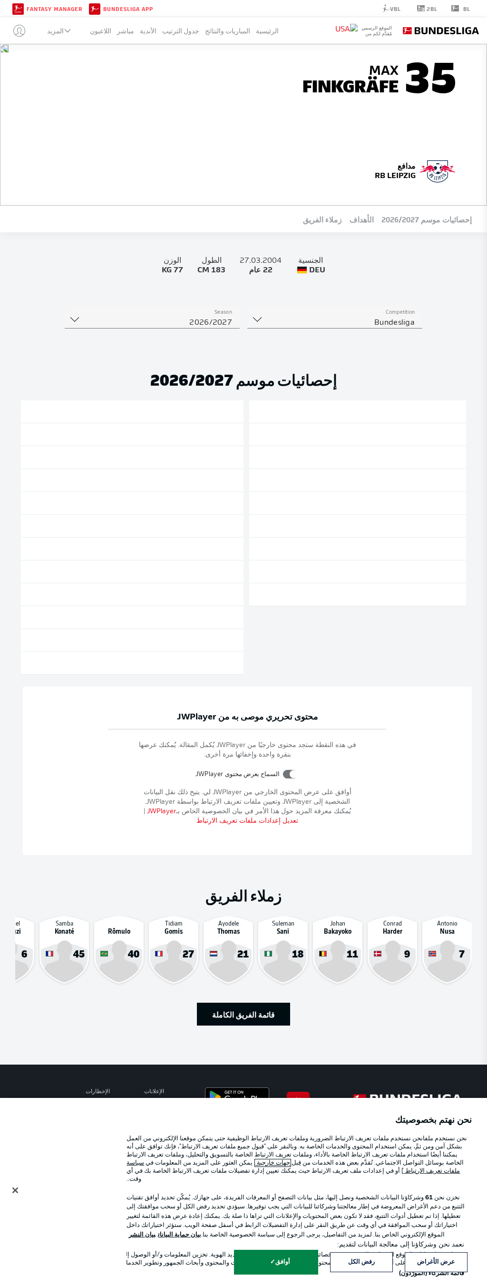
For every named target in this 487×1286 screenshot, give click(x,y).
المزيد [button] (55, 30)
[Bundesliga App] (94, 8)
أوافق (282, 1262)
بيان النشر (142, 1235)
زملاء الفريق (322, 219)
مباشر (125, 30)
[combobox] (335, 323)
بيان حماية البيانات (179, 1235)
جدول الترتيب (180, 30)
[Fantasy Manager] (18, 8)
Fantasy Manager (54, 8)
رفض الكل (361, 1262)
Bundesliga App (128, 8)
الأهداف (362, 219)
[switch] (290, 773)
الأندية (148, 30)
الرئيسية (267, 30)
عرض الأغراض (436, 1262)
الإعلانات (154, 1092)
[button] (15, 30)
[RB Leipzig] (438, 170)
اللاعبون (100, 30)
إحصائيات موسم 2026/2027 (426, 219)
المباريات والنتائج (227, 30)
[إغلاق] (15, 1190)
